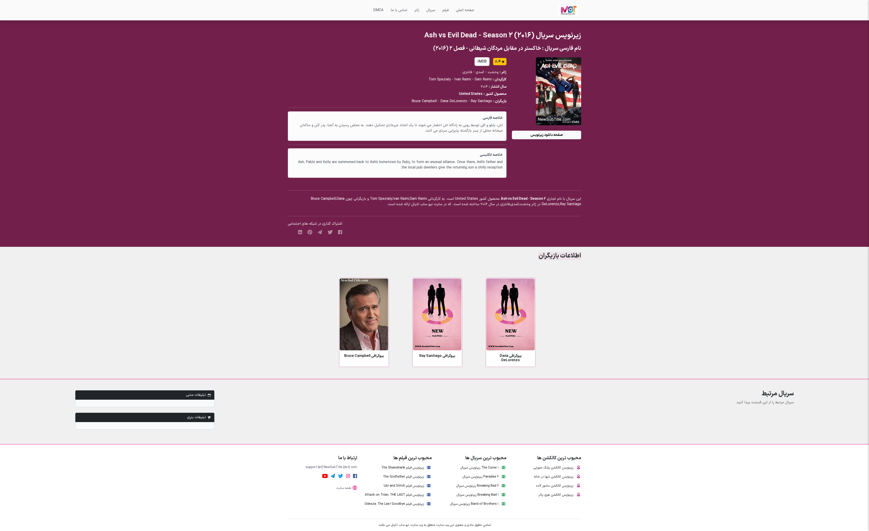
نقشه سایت (343, 488)
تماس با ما (399, 10)
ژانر (416, 10)
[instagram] (348, 476)
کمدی (480, 72)
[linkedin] (300, 232)
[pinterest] (310, 232)
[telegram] (320, 232)
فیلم (445, 10)
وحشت (493, 72)
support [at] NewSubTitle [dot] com (331, 467)
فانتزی (467, 72)
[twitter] (330, 232)
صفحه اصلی (465, 10)
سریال (430, 10)
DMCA (378, 10)
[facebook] (340, 232)
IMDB (482, 61)
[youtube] (325, 476)
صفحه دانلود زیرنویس (546, 135)
